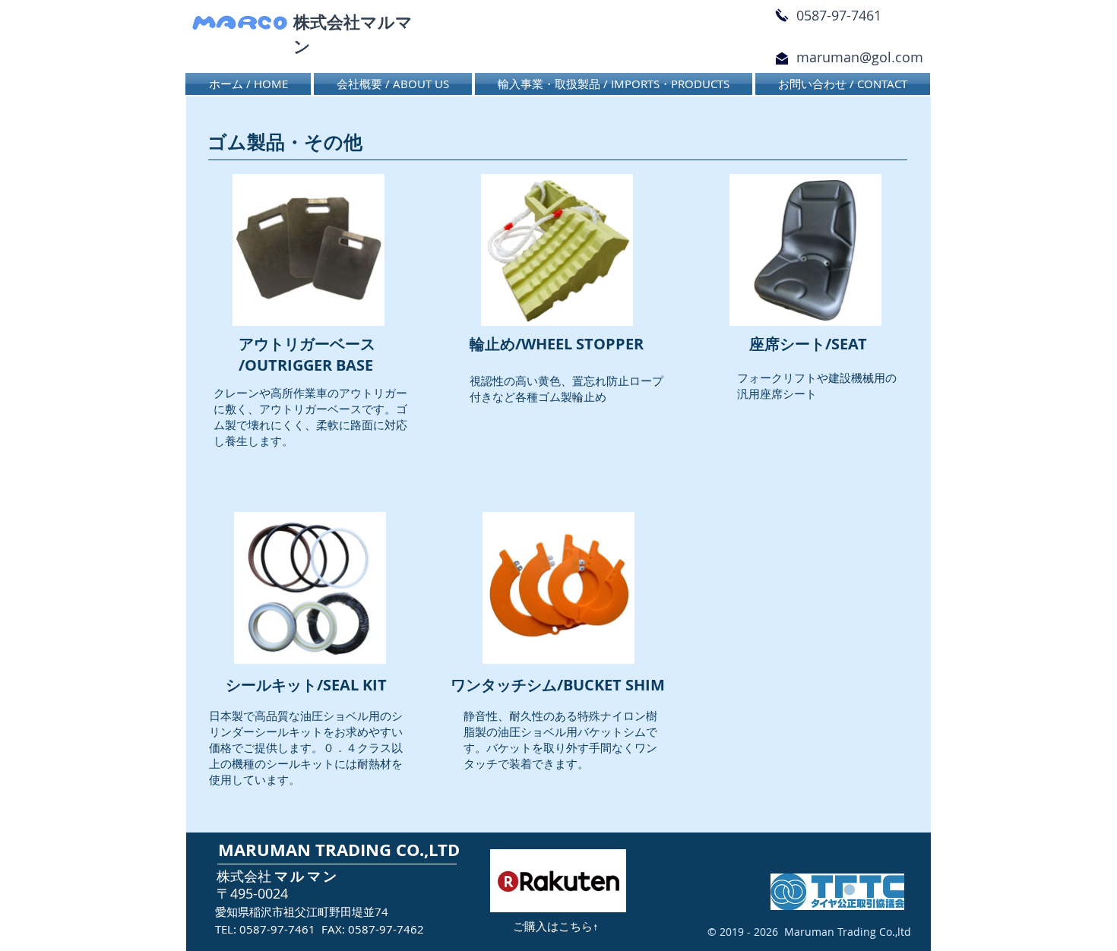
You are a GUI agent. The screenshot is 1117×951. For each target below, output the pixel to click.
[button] (613, 84)
